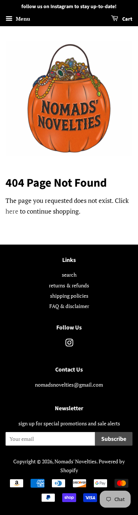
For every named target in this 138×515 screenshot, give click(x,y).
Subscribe (113, 439)
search (69, 274)
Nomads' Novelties (75, 461)
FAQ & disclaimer (69, 306)
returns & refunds (69, 285)
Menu (22, 18)
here (12, 211)
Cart (126, 19)
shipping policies (69, 295)
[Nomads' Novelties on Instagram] (69, 344)
